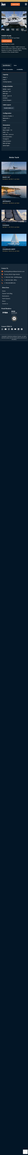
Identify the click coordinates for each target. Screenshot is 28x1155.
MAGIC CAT (6, 177)
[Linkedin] (18, 329)
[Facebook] (12, 329)
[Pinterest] (22, 329)
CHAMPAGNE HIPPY (9, 249)
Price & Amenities (8, 69)
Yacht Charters (6, 298)
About (3, 301)
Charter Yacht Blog (7, 293)
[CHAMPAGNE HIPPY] (13, 240)
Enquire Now (15, 4)
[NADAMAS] (13, 216)
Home (3, 291)
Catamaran (5, 175)
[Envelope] (5, 329)
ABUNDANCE (7, 201)
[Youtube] (15, 329)
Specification (6, 65)
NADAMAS (6, 225)
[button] (26, 4)
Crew (15, 65)
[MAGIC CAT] (13, 168)
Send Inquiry (7, 41)
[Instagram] (9, 329)
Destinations (5, 296)
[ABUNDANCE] (13, 192)
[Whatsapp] (2, 329)
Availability (20, 69)
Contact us (5, 303)
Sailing (9, 175)
